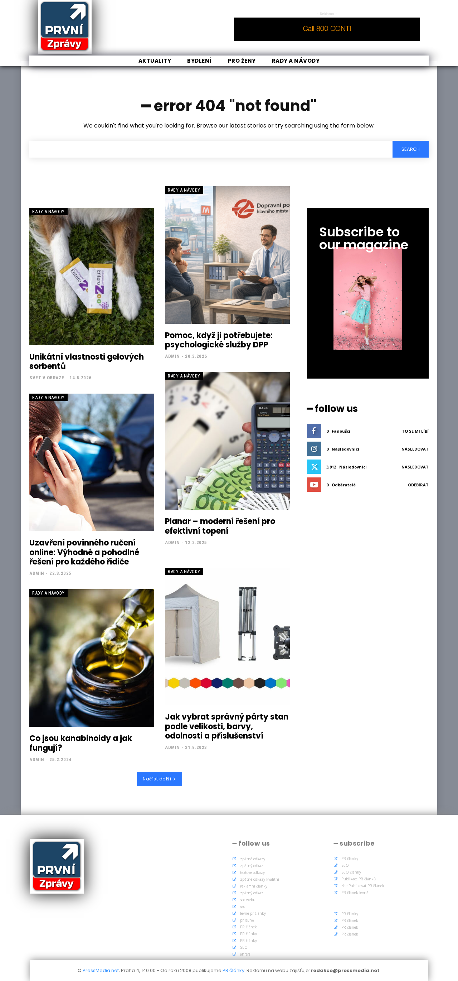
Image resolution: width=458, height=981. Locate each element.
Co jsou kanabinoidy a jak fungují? (80, 743)
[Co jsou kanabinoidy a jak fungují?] (91, 658)
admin (172, 356)
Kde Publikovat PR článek (362, 885)
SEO (244, 947)
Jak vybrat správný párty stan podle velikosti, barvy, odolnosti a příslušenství (226, 726)
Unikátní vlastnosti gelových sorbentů (86, 361)
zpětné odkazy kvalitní (259, 879)
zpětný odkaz (251, 865)
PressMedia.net (101, 970)
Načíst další (157, 779)
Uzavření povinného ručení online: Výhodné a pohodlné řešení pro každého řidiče (84, 552)
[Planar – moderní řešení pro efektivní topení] (227, 441)
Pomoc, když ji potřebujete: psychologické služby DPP (219, 340)
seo (242, 906)
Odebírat (418, 484)
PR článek (248, 926)
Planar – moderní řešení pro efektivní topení (220, 526)
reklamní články (253, 886)
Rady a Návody (48, 211)
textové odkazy (252, 872)
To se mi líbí (415, 431)
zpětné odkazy (252, 858)
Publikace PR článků (358, 878)
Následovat (415, 449)
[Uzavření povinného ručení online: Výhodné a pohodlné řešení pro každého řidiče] (91, 462)
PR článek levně (355, 892)
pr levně (247, 920)
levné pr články (253, 913)
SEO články (351, 872)
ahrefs (245, 954)
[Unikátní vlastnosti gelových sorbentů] (91, 276)
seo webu (247, 899)
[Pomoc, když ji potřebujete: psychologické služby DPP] (227, 255)
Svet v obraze (46, 377)
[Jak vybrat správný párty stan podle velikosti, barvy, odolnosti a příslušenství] (227, 636)
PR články (248, 933)
